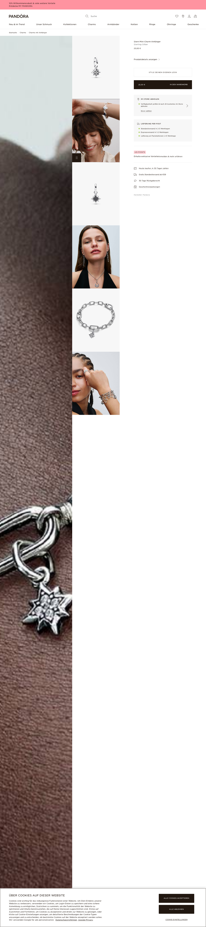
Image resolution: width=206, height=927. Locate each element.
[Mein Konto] (189, 16)
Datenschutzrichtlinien (66, 920)
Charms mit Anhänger (38, 33)
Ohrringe (171, 24)
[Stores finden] (183, 16)
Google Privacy (85, 920)
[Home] (19, 16)
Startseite (13, 33)
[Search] (87, 16)
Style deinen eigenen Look (163, 72)
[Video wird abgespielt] (76, 157)
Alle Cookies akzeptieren (176, 898)
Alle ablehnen (176, 909)
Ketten (134, 24)
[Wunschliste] (177, 16)
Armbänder (113, 24)
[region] (103, 907)
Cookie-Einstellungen (177, 920)
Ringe (152, 24)
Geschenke (193, 24)
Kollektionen (69, 24)
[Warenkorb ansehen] (195, 16)
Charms (92, 24)
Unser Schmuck (44, 24)
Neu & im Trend (17, 24)
